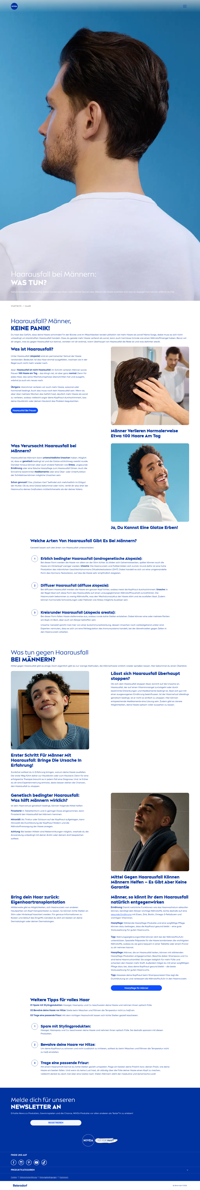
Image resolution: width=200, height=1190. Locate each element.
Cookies (14, 1177)
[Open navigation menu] (184, 6)
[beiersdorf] (20, 1185)
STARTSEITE (16, 306)
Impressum (63, 1177)
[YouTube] (36, 1162)
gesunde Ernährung (121, 914)
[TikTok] (44, 1162)
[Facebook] (13, 1162)
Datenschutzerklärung (28, 1177)
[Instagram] (21, 1162)
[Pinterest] (29, 1162)
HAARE (28, 306)
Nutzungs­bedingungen (48, 1177)
